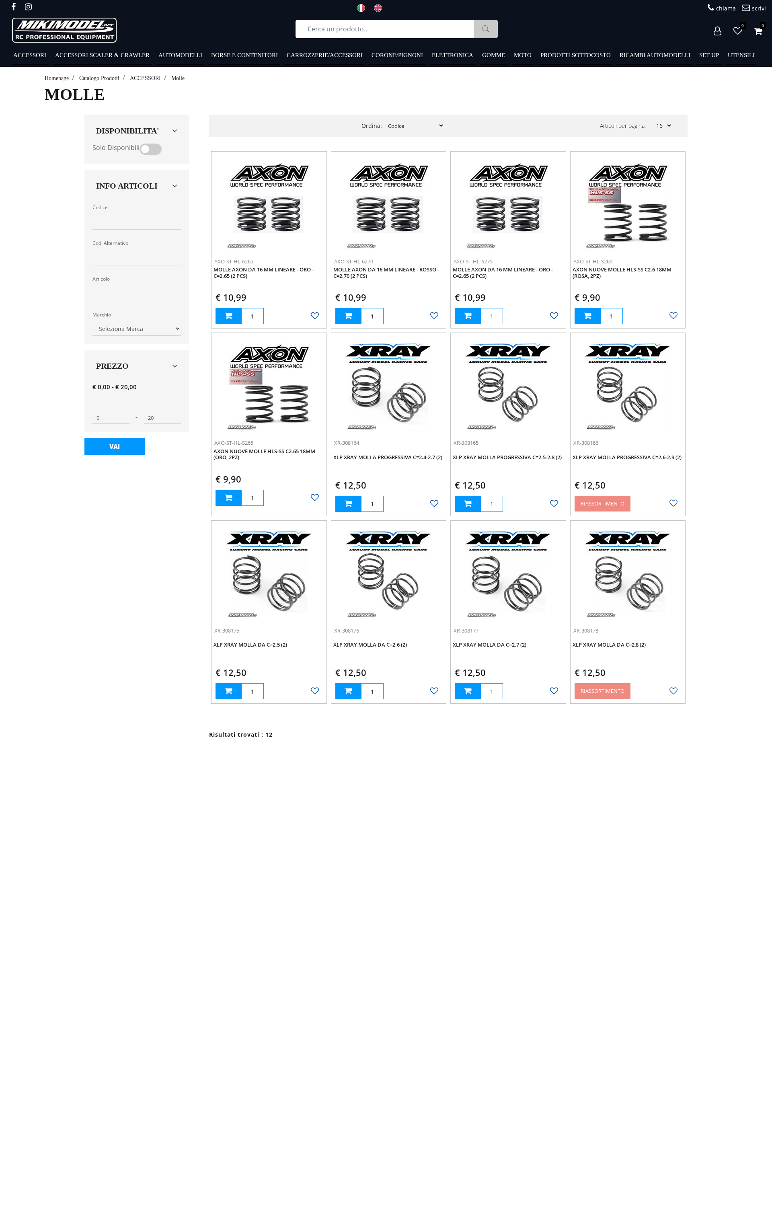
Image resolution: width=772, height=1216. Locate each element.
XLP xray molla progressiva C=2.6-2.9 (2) (627, 457)
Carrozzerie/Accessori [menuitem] (325, 55)
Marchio (101, 314)
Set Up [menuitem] (709, 55)
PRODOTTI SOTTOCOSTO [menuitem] (575, 55)
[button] (486, 29)
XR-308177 (466, 630)
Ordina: (371, 125)
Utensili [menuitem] (741, 55)
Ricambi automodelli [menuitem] (655, 55)
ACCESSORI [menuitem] (29, 55)
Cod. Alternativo (110, 243)
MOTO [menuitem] (523, 55)
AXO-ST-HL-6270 (353, 261)
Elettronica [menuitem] (452, 55)
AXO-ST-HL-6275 (473, 261)
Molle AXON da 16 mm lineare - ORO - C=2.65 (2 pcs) (264, 273)
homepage (57, 78)
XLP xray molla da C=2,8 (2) (609, 645)
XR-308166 (585, 442)
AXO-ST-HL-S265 (233, 442)
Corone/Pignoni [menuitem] (397, 55)
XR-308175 (226, 630)
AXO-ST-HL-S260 (592, 261)
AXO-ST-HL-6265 (233, 261)
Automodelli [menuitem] (180, 55)
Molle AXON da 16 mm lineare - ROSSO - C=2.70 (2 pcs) (386, 273)
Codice (100, 207)
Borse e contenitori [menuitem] (244, 55)
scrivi (759, 8)
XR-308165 (466, 442)
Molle (178, 78)
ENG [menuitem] (380, 8)
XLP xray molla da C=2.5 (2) (250, 645)
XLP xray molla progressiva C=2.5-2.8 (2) (507, 457)
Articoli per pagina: (623, 125)
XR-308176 (346, 630)
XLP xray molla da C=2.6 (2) (370, 645)
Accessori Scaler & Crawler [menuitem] (102, 55)
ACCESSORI (145, 78)
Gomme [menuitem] (493, 55)
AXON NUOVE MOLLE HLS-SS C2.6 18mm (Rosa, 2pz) (622, 273)
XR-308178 (585, 630)
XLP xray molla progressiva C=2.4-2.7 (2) (387, 457)
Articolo (101, 278)
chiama (726, 8)
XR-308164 (346, 442)
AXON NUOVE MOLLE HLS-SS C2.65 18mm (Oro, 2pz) (264, 454)
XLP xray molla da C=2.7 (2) (489, 645)
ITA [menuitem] (363, 8)
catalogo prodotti (99, 78)
